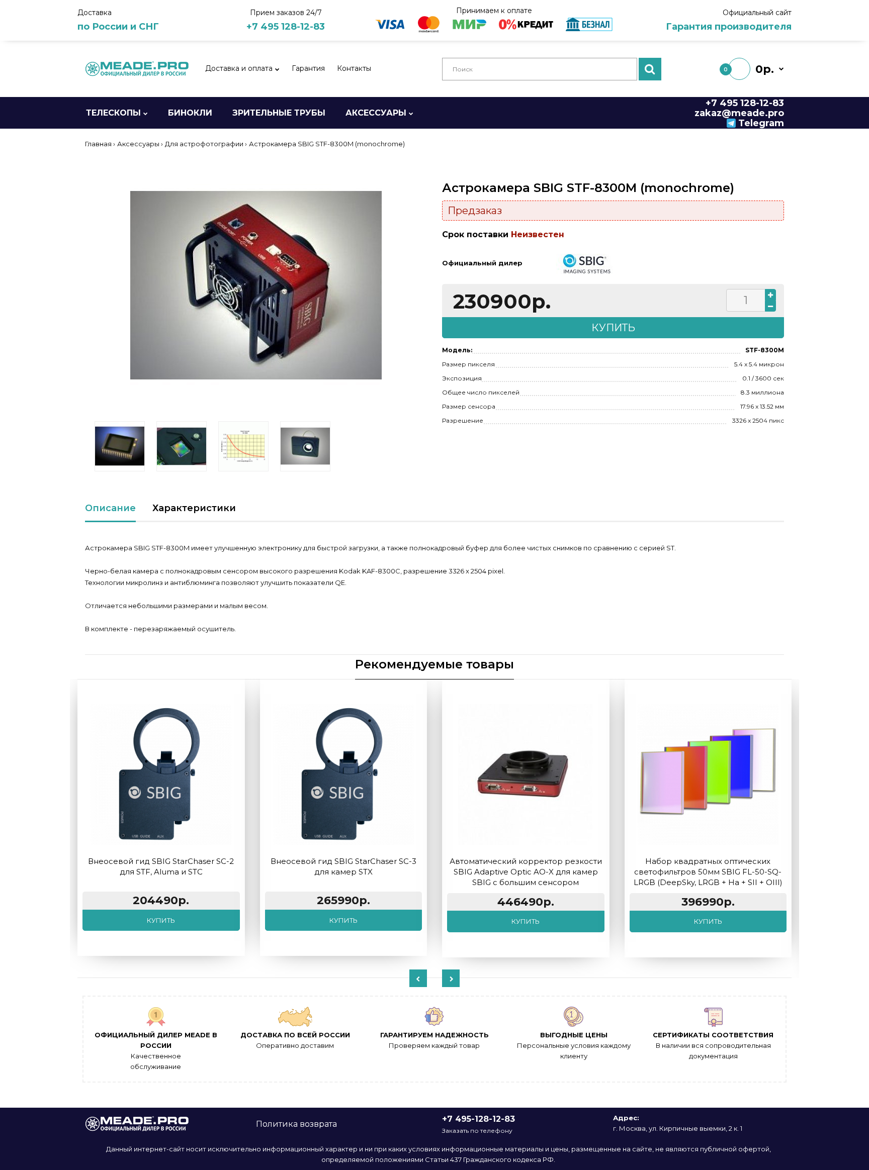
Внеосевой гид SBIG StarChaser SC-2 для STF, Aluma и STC (161, 866)
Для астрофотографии (204, 144)
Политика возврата (296, 1124)
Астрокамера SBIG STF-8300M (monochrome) (327, 144)
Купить (161, 920)
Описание (110, 508)
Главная (98, 144)
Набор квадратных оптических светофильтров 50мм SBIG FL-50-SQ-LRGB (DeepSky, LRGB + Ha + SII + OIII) (708, 871)
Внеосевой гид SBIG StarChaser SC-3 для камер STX (343, 866)
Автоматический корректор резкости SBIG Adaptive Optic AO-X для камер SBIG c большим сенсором (526, 871)
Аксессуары (138, 144)
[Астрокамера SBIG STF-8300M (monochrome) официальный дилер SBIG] (256, 285)
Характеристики (194, 508)
